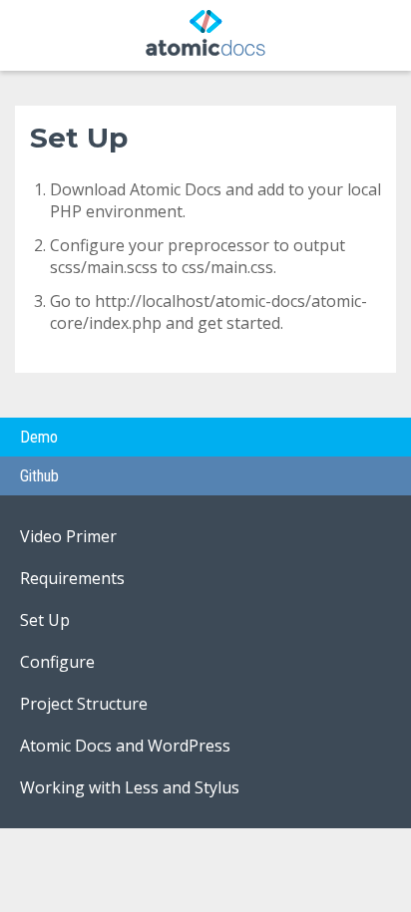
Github (39, 475)
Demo (39, 437)
